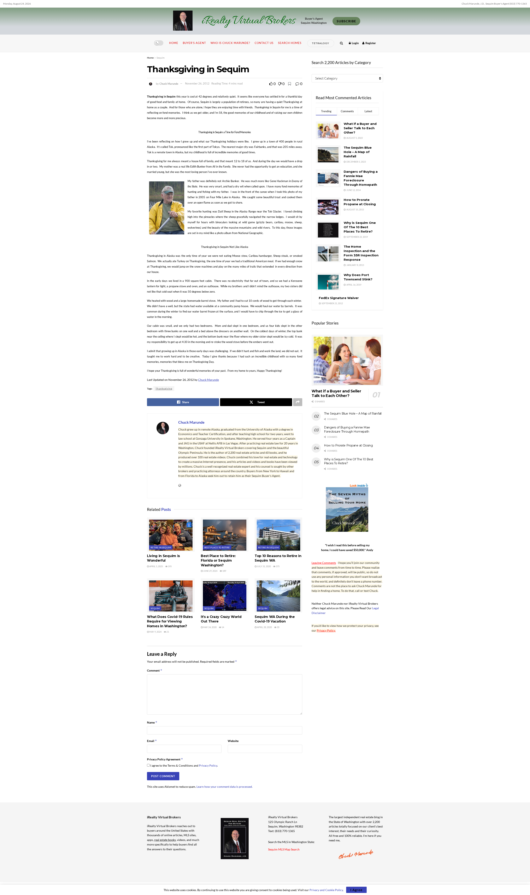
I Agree (356, 890)
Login (355, 43)
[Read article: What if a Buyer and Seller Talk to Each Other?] (347, 360)
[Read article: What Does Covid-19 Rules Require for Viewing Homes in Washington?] (171, 595)
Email (152, 741)
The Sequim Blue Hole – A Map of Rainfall (358, 152)
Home (173, 43)
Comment (154, 670)
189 (224, 570)
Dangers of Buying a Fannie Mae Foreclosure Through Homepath (347, 429)
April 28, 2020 (264, 627)
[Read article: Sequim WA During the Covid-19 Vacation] (278, 595)
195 (169, 566)
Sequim (161, 57)
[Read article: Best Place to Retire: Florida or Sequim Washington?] (224, 534)
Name (152, 722)
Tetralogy (320, 43)
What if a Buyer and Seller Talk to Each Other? (360, 128)
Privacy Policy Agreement (165, 759)
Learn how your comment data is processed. (224, 786)
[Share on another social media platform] (297, 402)
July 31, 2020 (264, 566)
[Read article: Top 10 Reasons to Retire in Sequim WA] (278, 534)
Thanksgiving (163, 388)
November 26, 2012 (197, 83)
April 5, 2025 (156, 566)
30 (277, 627)
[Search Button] (341, 43)
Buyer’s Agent (194, 43)
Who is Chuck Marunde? (230, 43)
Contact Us (264, 43)
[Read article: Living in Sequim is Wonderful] (171, 534)
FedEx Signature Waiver (339, 298)
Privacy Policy (208, 765)
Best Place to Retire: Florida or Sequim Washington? (218, 560)
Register (370, 43)
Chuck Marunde (168, 83)
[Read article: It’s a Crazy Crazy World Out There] (224, 595)
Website (233, 741)
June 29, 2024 (210, 570)
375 (277, 566)
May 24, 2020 (210, 627)
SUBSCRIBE (346, 21)
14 (222, 627)
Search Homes (289, 43)
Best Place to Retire (217, 547)
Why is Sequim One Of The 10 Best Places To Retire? (360, 227)
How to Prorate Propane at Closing (348, 445)
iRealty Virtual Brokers (248, 21)
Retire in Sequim (161, 547)
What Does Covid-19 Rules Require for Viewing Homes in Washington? (170, 621)
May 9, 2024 (155, 631)
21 (167, 631)
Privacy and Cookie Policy (326, 890)
